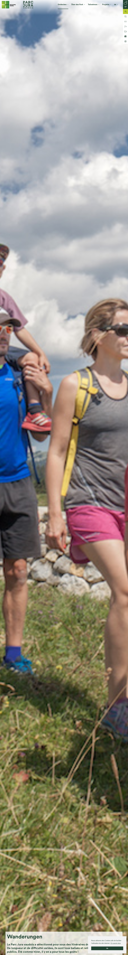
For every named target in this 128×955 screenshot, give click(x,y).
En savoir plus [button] (116, 943)
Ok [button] (107, 948)
